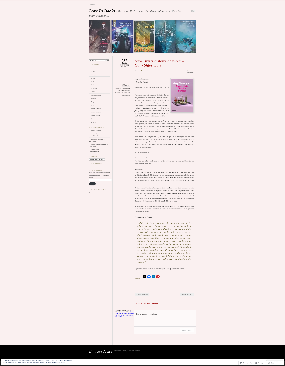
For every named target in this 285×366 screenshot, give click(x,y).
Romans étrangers (153, 71)
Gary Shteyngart (125, 90)
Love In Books (102, 10)
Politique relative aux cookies (56, 362)
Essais (92, 85)
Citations (93, 71)
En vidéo (93, 78)
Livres (117, 92)
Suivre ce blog (96, 170)
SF (91, 118)
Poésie (92, 105)
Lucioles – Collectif (96, 130)
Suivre (92, 183)
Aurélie (143, 71)
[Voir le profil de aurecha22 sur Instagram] (90, 192)
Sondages (93, 122)
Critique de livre (119, 88)
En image (93, 74)
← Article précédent (142, 294)
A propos (93, 5)
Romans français (95, 115)
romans (121, 92)
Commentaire (187, 330)
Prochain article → (187, 294)
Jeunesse (93, 98)
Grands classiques (96, 95)
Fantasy (93, 91)
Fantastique (94, 88)
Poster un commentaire (190, 71)
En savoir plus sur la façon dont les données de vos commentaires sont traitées (124, 314)
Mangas (93, 102)
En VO (92, 81)
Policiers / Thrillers (96, 108)
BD (91, 68)
